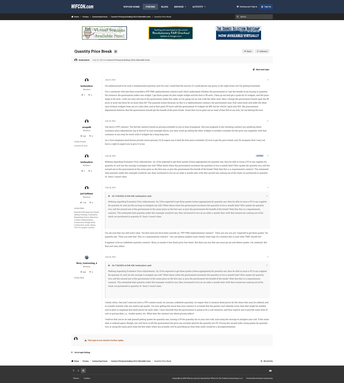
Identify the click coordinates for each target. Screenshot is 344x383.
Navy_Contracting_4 (86, 263)
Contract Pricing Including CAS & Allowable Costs (128, 60)
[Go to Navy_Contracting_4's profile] (87, 257)
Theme (76, 378)
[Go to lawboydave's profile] (75, 60)
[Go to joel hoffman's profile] (87, 188)
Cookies (87, 378)
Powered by (259, 378)
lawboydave (84, 60)
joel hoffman (86, 193)
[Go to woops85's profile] (87, 121)
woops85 (86, 127)
